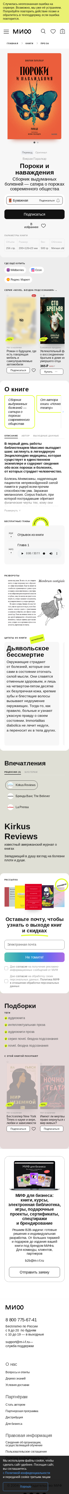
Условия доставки (17, 1385)
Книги (29, 43)
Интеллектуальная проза (26, 1025)
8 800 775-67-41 (21, 1319)
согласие (21, 966)
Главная (12, 43)
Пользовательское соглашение (26, 1451)
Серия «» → (30, 290)
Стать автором (15, 1404)
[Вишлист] (53, 32)
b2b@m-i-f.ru (34, 1260)
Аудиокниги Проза (21, 1032)
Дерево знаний (16, 1378)
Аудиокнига (16, 1018)
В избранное (31, 226)
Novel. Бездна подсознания (28, 1045)
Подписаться (34, 214)
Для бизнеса (14, 1423)
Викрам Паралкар (34, 158)
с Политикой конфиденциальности (26, 1472)
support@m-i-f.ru (18, 1342)
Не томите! (34, 957)
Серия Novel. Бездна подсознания (33, 1039)
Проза (45, 43)
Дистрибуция (14, 1417)
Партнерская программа (22, 1411)
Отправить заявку (34, 1272)
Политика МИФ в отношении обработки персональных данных (34, 983)
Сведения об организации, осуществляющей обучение (24, 1444)
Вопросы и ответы (18, 1372)
